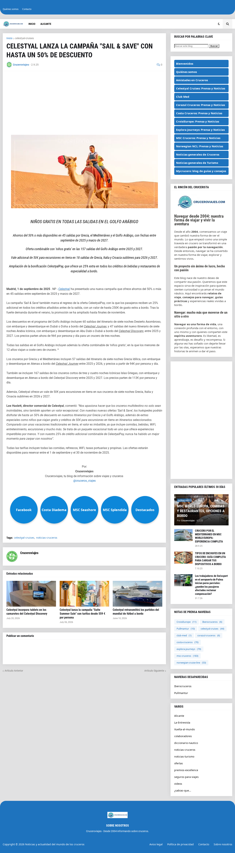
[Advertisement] (84, 100)
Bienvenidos (184, 63)
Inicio (9, 38)
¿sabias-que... (182, 790)
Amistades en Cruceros (192, 80)
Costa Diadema (54, 510)
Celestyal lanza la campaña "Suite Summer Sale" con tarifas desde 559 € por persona (82, 613)
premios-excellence (186, 770)
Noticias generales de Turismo (197, 163)
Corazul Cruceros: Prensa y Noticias (200, 105)
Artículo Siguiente (154, 670)
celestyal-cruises (24, 38)
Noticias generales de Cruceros (197, 154)
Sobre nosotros (223, 844)
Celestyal (64, 289)
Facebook (24, 510)
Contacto (26, 9)
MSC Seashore (84, 510)
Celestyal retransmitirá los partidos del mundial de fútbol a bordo (136, 611)
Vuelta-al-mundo (184, 729)
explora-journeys (189, 649)
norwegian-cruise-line (191, 662)
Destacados (144, 510)
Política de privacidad (180, 844)
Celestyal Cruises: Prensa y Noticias (200, 88)
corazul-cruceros (208, 635)
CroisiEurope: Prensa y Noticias (197, 121)
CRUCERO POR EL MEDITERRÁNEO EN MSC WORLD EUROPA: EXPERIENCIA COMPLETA (209, 536)
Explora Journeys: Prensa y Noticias (200, 129)
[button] (219, 24)
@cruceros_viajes (84, 480)
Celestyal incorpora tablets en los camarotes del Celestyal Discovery (26, 611)
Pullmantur (186, 628)
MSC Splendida (115, 510)
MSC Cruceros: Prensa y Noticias (198, 138)
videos (178, 783)
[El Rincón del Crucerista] (201, 208)
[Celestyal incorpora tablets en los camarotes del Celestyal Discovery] (31, 594)
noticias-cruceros (46, 537)
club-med (184, 635)
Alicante (179, 715)
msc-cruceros (187, 655)
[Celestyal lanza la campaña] (84, 594)
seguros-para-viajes (186, 777)
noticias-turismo (184, 756)
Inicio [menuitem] (31, 23)
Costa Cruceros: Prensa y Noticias (199, 113)
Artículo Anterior (14, 670)
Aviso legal (156, 844)
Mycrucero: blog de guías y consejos (201, 171)
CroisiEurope (186, 621)
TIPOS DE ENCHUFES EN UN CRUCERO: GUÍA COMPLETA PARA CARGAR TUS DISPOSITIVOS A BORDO (210, 559)
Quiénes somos (11, 9)
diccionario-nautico (186, 743)
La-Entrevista (182, 722)
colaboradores (183, 736)
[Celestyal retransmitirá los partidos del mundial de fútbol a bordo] (137, 594)
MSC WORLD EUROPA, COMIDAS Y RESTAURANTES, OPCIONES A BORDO (201, 511)
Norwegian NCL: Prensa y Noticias (199, 146)
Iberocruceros (212, 621)
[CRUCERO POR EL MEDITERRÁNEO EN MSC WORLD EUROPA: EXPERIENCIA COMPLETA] (183, 535)
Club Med (182, 96)
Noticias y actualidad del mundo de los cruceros (54, 844)
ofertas (178, 763)
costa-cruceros (187, 642)
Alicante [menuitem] (45, 23)
